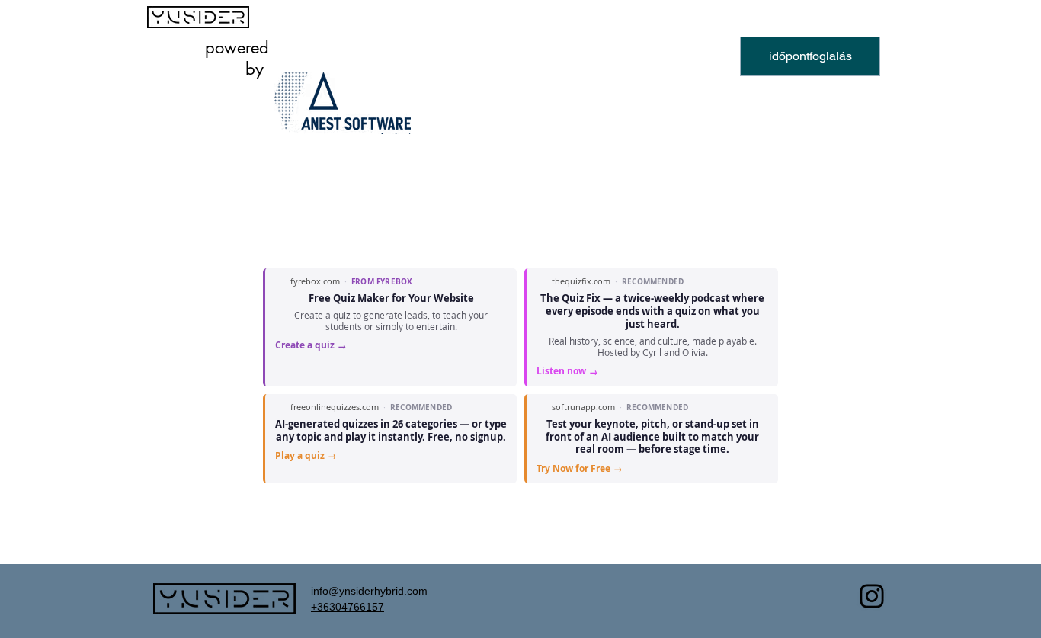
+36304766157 (347, 607)
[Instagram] (872, 596)
